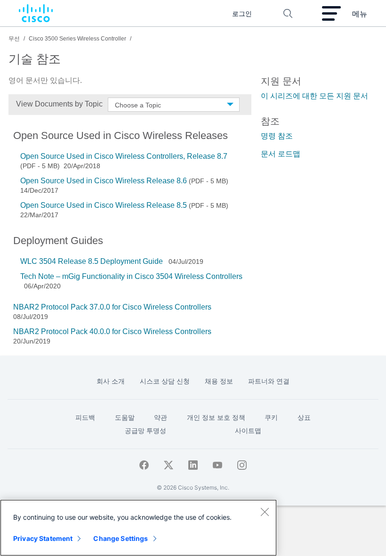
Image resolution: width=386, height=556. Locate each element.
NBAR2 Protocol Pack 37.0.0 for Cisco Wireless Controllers (112, 307)
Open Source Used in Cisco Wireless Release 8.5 (103, 205)
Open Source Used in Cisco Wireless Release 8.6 (103, 181)
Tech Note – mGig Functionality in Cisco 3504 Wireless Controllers (131, 276)
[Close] (264, 511)
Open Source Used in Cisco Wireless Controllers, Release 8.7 (123, 156)
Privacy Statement (42, 538)
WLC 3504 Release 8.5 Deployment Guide (92, 261)
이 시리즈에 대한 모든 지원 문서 (314, 96)
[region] (138, 527)
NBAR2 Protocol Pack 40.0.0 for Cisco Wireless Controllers (112, 331)
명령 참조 (277, 136)
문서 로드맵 (280, 154)
